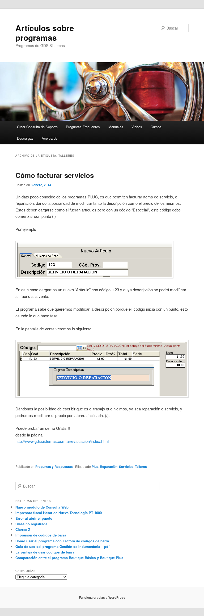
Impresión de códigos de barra (40, 535)
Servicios (126, 466)
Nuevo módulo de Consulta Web (42, 507)
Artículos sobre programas (44, 32)
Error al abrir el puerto (33, 518)
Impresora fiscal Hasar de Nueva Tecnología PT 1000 (58, 512)
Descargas (25, 138)
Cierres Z (22, 529)
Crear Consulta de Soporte (37, 126)
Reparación (108, 466)
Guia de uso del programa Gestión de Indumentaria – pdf (62, 546)
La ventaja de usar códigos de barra (44, 552)
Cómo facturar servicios (54, 175)
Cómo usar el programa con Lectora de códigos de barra (62, 540)
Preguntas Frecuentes (83, 126)
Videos (136, 126)
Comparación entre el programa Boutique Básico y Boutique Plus (69, 557)
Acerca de (49, 138)
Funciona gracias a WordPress (102, 597)
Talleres (141, 466)
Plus (95, 466)
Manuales (115, 126)
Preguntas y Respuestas (54, 466)
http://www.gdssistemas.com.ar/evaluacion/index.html (62, 441)
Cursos (156, 126)
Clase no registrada (31, 523)
